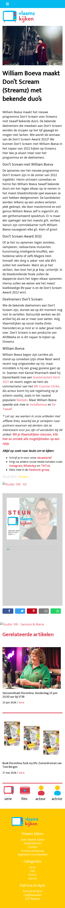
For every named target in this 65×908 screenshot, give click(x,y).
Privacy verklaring (32, 851)
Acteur (23, 477)
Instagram (15, 466)
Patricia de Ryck (32, 891)
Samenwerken (33, 843)
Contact (32, 847)
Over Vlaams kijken (32, 839)
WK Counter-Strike (46, 386)
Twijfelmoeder (33, 895)
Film (32, 871)
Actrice (32, 878)
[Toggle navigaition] (6, 3)
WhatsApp (30, 466)
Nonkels (22, 400)
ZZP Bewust (32, 898)
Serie (32, 867)
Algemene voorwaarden (33, 854)
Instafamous (38, 404)
